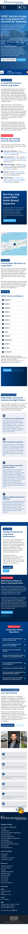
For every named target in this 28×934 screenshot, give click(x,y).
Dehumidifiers (4, 854)
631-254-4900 (22, 59)
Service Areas (4, 877)
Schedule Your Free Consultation (8, 59)
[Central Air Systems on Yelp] (16, 910)
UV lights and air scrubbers (15, 179)
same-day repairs (14, 152)
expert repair (16, 158)
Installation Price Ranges (7, 871)
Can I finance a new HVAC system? (12, 668)
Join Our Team (4, 879)
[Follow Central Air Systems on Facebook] (14, 910)
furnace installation (19, 171)
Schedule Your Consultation (7, 725)
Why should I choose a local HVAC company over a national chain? (12, 678)
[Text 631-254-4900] (20, 7)
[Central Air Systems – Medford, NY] (14, 2)
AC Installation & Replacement (8, 827)
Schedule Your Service (7, 866)
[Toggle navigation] (4, 7)
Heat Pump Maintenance (7, 836)
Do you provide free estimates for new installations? (12, 663)
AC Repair (3, 829)
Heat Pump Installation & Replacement (11, 832)
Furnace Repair (5, 845)
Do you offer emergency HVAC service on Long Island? (11, 644)
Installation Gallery (5, 873)
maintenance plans (15, 589)
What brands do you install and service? (11, 650)
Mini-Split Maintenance (7, 842)
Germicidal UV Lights (6, 859)
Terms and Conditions (6, 882)
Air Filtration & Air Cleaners (8, 857)
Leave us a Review (6, 868)
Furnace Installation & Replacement (10, 843)
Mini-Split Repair (5, 840)
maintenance (9, 169)
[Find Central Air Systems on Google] (12, 910)
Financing (3, 869)
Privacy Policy (4, 881)
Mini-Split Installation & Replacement (10, 838)
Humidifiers (4, 856)
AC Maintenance (5, 830)
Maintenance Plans (6, 875)
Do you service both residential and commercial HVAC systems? (13, 672)
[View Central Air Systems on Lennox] (10, 72)
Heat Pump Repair (5, 834)
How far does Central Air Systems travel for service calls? (12, 639)
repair (23, 167)
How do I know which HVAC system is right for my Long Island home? (13, 655)
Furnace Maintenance (6, 847)
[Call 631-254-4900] (24, 7)
